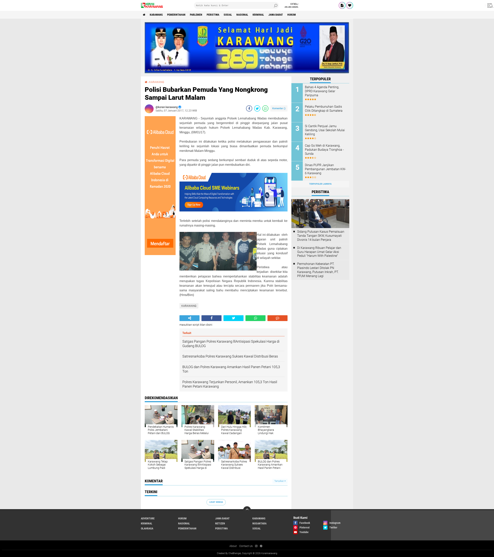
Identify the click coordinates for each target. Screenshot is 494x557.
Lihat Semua (216, 502)
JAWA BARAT (275, 14)
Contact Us (246, 546)
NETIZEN (220, 523)
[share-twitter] (257, 108)
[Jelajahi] (489, 5)
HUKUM (291, 14)
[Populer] (350, 5)
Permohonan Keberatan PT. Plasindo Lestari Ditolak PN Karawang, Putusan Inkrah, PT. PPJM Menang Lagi (318, 270)
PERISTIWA (213, 14)
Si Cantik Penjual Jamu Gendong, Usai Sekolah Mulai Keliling (325, 130)
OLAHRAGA (147, 528)
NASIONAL (242, 14)
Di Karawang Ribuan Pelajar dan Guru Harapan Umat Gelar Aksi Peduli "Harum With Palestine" (319, 252)
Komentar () (279, 108)
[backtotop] (247, 510)
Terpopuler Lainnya (320, 184)
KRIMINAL (258, 14)
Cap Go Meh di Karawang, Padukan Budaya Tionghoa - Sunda (324, 150)
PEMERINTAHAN (176, 14)
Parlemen (196, 14)
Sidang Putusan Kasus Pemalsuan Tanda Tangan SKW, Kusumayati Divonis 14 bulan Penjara (320, 236)
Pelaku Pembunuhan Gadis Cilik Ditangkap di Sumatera (324, 108)
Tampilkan (279, 481)
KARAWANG (156, 14)
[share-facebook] (249, 108)
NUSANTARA (259, 523)
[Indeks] (342, 5)
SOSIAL (228, 14)
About (233, 546)
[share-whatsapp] (265, 108)
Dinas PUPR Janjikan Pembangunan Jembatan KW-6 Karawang (325, 169)
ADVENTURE (148, 518)
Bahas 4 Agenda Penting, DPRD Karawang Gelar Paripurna (322, 91)
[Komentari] (277, 318)
